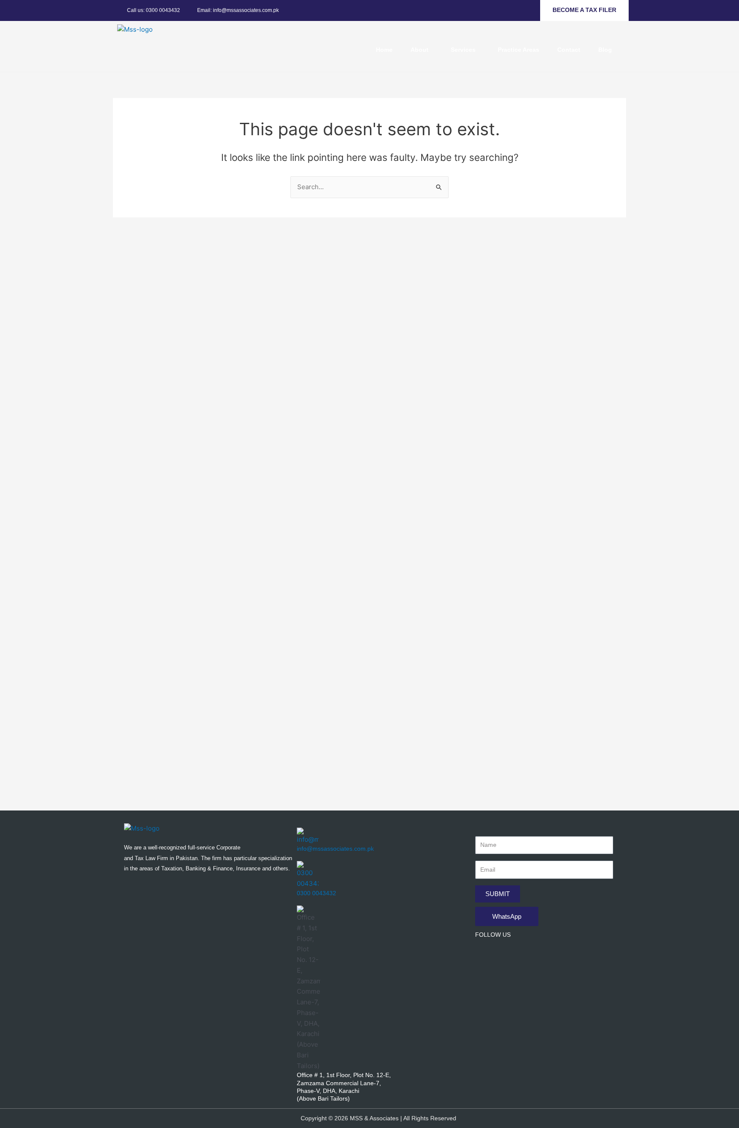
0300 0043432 (316, 893)
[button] (421, 49)
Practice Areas (518, 49)
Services (463, 49)
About (420, 49)
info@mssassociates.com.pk (335, 848)
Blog (605, 49)
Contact (568, 49)
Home (384, 49)
